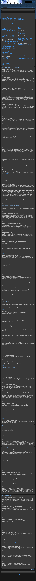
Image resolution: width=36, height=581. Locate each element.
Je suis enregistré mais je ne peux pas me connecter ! (9, 18)
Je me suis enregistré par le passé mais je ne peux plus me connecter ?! (9, 20)
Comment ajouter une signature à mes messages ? (9, 43)
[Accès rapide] (2, 7)
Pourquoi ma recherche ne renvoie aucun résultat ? (25, 37)
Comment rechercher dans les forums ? (23, 36)
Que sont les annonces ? (5, 61)
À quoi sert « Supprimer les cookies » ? (7, 23)
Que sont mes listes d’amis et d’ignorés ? (24, 31)
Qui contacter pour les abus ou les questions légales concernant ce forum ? (25, 57)
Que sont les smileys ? (5, 59)
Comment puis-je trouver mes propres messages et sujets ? (25, 40)
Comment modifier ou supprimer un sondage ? (8, 46)
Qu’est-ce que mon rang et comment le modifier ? (8, 35)
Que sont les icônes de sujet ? (6, 64)
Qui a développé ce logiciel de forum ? (23, 55)
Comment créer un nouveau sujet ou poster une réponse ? (10, 41)
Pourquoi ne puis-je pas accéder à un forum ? (8, 47)
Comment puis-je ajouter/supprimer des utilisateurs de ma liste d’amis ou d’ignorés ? (26, 33)
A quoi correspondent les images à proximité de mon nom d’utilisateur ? (10, 33)
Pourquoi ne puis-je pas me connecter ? (7, 19)
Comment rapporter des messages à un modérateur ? (9, 50)
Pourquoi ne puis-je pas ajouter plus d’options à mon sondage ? (9, 45)
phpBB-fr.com (19, 574)
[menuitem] (5, 7)
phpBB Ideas (12, 548)
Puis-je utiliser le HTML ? (5, 58)
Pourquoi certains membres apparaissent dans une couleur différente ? (25, 20)
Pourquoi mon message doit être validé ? (7, 53)
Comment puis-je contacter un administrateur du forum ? (26, 58)
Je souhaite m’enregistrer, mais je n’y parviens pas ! (9, 17)
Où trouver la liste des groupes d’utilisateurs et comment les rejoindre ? (26, 18)
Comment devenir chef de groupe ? (23, 19)
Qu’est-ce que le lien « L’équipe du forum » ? (24, 22)
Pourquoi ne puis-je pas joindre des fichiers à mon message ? (8, 48)
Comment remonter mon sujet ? (6, 54)
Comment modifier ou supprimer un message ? (8, 42)
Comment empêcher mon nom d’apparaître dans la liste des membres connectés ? (9, 28)
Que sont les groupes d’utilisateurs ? (23, 16)
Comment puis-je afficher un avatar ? (7, 34)
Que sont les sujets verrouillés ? (6, 63)
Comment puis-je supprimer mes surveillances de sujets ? (26, 47)
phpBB (7, 173)
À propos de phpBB (13, 542)
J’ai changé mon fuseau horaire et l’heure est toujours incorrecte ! (9, 31)
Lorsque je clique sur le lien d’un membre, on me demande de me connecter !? (9, 37)
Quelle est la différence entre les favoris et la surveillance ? (24, 45)
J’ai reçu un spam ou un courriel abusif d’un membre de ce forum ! (25, 28)
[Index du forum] (12, 2)
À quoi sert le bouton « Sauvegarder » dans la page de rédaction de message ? (9, 52)
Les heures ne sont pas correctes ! (6, 29)
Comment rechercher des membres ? (23, 39)
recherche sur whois (21, 554)
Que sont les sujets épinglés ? (6, 62)
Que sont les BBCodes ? (5, 57)
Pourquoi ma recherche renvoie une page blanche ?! (25, 38)
